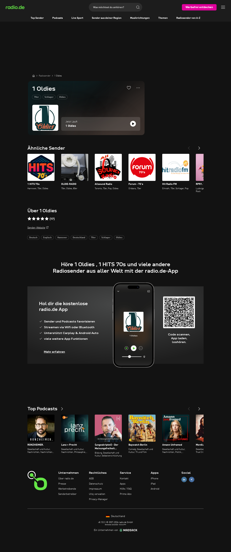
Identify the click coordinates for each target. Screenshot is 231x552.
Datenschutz (96, 484)
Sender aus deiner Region (106, 18)
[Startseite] (33, 75)
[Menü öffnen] (223, 7)
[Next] (199, 146)
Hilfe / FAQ (126, 489)
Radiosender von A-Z (188, 18)
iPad (153, 484)
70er (36, 97)
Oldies (62, 97)
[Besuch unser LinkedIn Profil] (184, 479)
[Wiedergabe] (133, 124)
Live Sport (77, 18)
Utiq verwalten (97, 494)
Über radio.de (66, 478)
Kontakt (124, 478)
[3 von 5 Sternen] (38, 219)
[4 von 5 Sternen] (42, 219)
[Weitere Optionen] (138, 88)
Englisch (47, 238)
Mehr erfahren (54, 352)
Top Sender (37, 18)
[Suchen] (138, 7)
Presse (62, 484)
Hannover (62, 238)
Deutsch (33, 238)
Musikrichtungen (140, 18)
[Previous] (188, 146)
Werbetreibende (67, 489)
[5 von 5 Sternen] (47, 219)
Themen (163, 18)
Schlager (49, 97)
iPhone (154, 478)
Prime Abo (125, 494)
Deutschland (79, 238)
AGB (91, 478)
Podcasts (57, 18)
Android (155, 489)
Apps (122, 484)
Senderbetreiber (67, 494)
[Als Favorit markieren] (129, 88)
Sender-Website (36, 227)
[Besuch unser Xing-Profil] (191, 479)
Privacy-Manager (98, 499)
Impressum (95, 489)
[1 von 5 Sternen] (29, 219)
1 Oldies (71, 126)
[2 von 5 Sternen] (34, 219)
